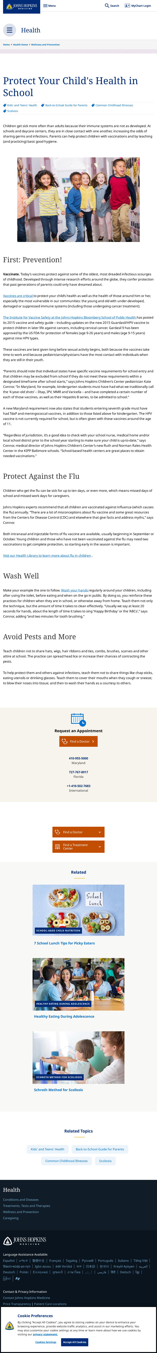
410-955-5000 (78, 758)
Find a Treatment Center (75, 846)
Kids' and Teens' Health (22, 105)
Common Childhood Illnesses (114, 105)
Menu (49, 7)
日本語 (90, 1266)
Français (55, 1260)
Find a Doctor (73, 832)
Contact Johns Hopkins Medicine (26, 1298)
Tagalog (71, 1260)
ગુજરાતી (57, 1272)
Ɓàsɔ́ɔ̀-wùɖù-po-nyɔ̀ (16, 1266)
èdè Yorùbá (64, 1266)
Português (105, 1260)
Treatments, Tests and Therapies (26, 1206)
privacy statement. (45, 1334)
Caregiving (11, 1218)
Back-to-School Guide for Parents (66, 105)
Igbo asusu (43, 1266)
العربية (143, 1266)
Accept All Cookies (74, 1342)
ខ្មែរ (137, 1272)
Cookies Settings (45, 1342)
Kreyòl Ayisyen (124, 1266)
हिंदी (113, 1272)
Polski (24, 1272)
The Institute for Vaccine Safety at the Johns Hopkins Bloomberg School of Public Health (70, 317)
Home (6, 44)
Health (30, 30)
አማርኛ (23, 1260)
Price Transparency (17, 1304)
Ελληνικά (40, 1272)
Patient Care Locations (50, 1304)
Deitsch (125, 1272)
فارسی (101, 1272)
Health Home (20, 44)
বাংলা (79, 1266)
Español (9, 1260)
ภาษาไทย (73, 1272)
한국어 (104, 1266)
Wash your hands (75, 590)
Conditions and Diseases (21, 1200)
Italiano (123, 1260)
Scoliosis (12, 111)
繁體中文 (38, 1260)
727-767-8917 (78, 772)
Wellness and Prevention (45, 44)
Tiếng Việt (140, 1260)
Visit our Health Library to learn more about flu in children (47, 555)
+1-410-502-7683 (78, 786)
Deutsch (9, 1272)
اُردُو (89, 1272)
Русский (87, 1260)
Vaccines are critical (18, 296)
